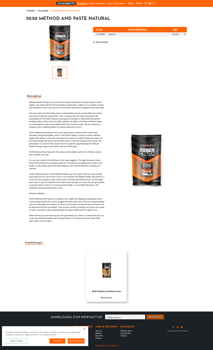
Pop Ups (98, 331)
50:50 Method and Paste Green (106, 292)
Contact (123, 335)
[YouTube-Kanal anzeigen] (182, 327)
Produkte (31, 10)
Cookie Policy (125, 333)
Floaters (98, 338)
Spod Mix (99, 335)
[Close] (84, 329)
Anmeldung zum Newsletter (76, 317)
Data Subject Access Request (106, 345)
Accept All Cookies (76, 341)
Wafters (98, 333)
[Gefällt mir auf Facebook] (173, 327)
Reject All (57, 341)
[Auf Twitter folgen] (177, 327)
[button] (59, 72)
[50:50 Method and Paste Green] (106, 270)
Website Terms (126, 331)
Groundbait (43, 10)
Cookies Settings (16, 341)
